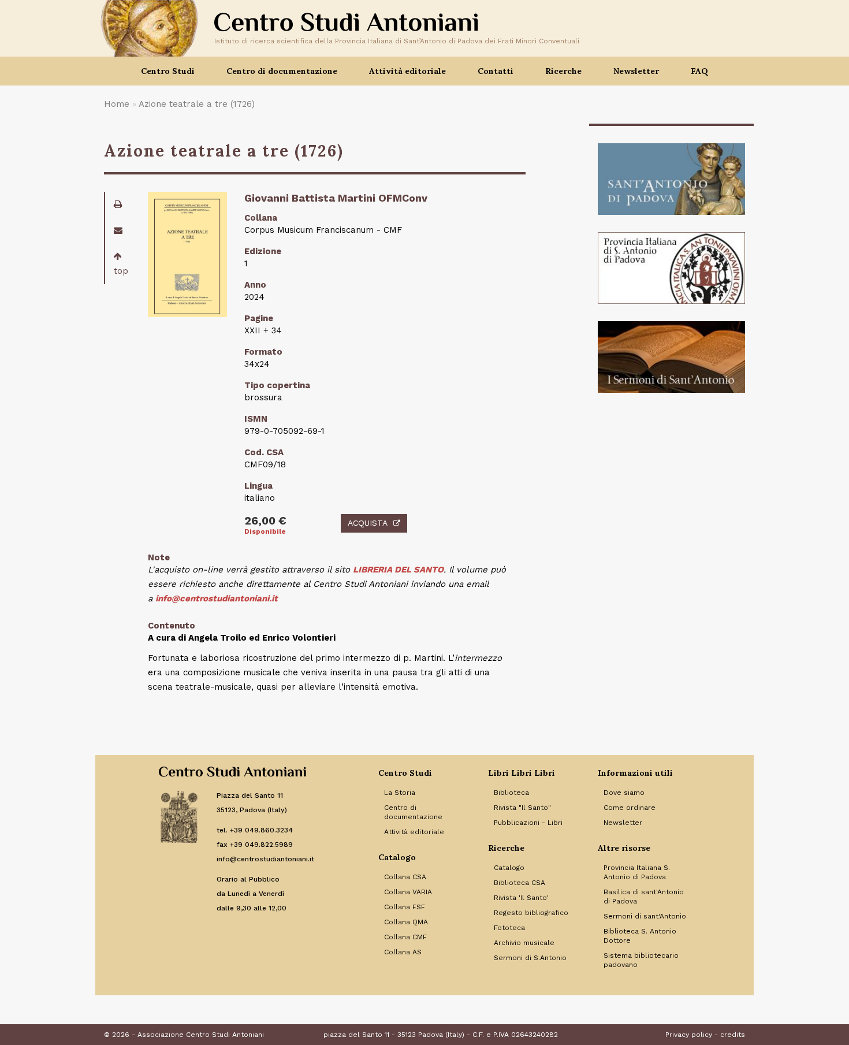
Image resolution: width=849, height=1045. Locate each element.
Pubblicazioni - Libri (528, 823)
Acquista (368, 522)
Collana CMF (405, 937)
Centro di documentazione (413, 812)
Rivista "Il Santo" (522, 808)
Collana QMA (406, 922)
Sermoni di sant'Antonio (645, 916)
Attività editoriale (414, 832)
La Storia (399, 793)
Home (116, 104)
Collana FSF (404, 907)
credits (732, 1035)
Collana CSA (405, 877)
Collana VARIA (408, 892)
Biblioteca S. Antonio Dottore (640, 935)
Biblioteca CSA (519, 883)
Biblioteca (511, 793)
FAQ (699, 71)
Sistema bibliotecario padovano (641, 960)
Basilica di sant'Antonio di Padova (644, 896)
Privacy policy (688, 1035)
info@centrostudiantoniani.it (216, 598)
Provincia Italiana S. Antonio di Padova (637, 872)
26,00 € (265, 520)
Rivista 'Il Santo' (521, 898)
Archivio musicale (524, 943)
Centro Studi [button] (168, 71)
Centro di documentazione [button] (281, 71)
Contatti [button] (495, 71)
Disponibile (265, 531)
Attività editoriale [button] (407, 71)
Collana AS (403, 952)
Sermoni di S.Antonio (530, 958)
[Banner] (671, 179)
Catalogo (509, 868)
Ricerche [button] (563, 71)
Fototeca (509, 928)
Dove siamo (624, 793)
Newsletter (636, 71)
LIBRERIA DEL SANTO (398, 569)
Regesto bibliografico (531, 913)
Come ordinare (630, 808)
